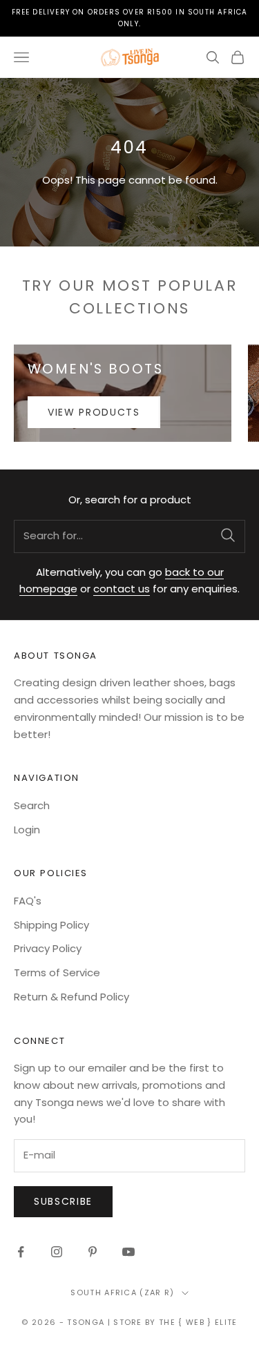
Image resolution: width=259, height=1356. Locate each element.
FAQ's (27, 900)
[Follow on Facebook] (21, 1252)
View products (94, 412)
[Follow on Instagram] (57, 1252)
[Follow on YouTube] (128, 1252)
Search (32, 805)
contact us (121, 588)
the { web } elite (198, 1322)
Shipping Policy (51, 925)
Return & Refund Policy (71, 996)
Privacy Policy (47, 948)
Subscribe (63, 1201)
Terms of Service (57, 972)
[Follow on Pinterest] (92, 1252)
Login (27, 829)
